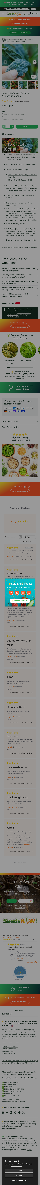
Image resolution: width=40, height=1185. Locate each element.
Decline (19, 1176)
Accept (19, 1171)
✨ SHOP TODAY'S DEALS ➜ (20, 601)
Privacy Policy (16, 1166)
